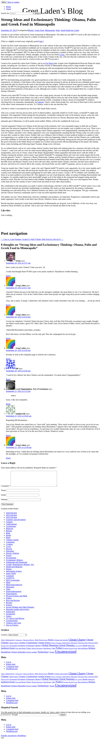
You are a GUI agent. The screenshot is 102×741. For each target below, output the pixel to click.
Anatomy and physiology (16, 520)
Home (8, 7)
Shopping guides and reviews (17, 609)
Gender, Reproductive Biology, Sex (20, 564)
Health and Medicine (14, 567)
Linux (28, 648)
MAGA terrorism (13, 580)
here (41, 41)
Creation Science (44, 643)
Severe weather (31, 652)
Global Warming (50, 645)
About (8, 9)
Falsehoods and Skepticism (16, 562)
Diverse (9, 549)
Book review (43, 640)
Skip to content (13, 2)
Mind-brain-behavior (14, 585)
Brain (8, 537)
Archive (4, 635)
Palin (58, 30)
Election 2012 (83, 643)
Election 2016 (93, 643)
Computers (10, 542)
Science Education (18, 652)
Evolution (21, 645)
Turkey (9, 616)
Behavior (9, 529)
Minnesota (10, 587)
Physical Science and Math (16, 596)
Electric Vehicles (12, 553)
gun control (78, 645)
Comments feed (12, 666)
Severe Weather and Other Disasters (20, 607)
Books (8, 535)
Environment (11, 558)
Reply (8, 276)
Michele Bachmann (37, 648)
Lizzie (62, 54)
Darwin (53, 643)
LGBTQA (10, 578)
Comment (5, 486)
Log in (8, 662)
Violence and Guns (13, 623)
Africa (3, 640)
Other (8, 589)
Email (3, 495)
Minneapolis (50, 30)
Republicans (6, 652)
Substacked (10, 612)
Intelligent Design (8, 648)
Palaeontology (11, 594)
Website (4, 499)
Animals (9, 522)
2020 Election (11, 513)
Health (85, 645)
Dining (31, 30)
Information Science (14, 571)
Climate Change (12, 540)
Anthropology (11, 524)
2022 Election (11, 515)
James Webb (11, 573)
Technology (10, 614)
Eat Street (49, 63)
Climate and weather (61, 640)
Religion (91, 648)
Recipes (9, 603)
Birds (8, 533)
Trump (51, 652)
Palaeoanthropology (14, 591)
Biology (9, 531)
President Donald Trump (70, 648)
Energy (9, 555)
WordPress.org (12, 669)
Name (3, 490)
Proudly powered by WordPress (13, 736)
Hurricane (91, 645)
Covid (8, 546)
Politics (9, 598)
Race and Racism (13, 600)
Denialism (59, 643)
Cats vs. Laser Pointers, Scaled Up (16, 239)
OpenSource (47, 648)
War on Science (12, 625)
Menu (4, 2)
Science (9, 605)
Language (10, 576)
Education (10, 551)
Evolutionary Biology (14, 560)
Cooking (9, 544)
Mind (8, 582)
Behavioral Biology (28, 640)
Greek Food (39, 30)
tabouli (41, 102)
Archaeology (11, 526)
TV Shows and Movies (15, 618)
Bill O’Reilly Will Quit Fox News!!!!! (47, 239)
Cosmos (22, 642)
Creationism (31, 642)
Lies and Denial (20, 648)
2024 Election (11, 517)
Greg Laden (74, 30)
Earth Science (66, 643)
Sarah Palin (65, 30)
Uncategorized (11, 621)
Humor (9, 569)
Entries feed (10, 664)
